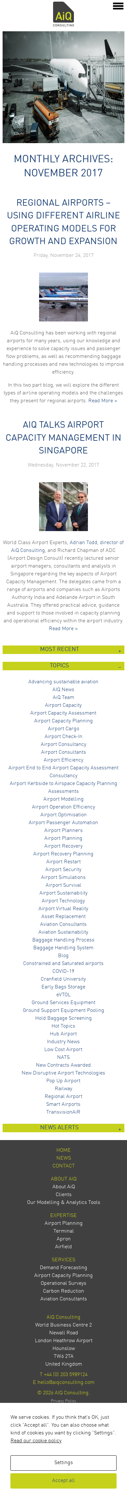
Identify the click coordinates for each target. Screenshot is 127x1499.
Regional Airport (63, 1096)
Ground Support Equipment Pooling (63, 1010)
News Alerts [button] (59, 1128)
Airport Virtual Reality (63, 909)
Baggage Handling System (63, 948)
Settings (63, 1462)
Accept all (63, 1480)
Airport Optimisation (63, 815)
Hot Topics (63, 1026)
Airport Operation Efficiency (63, 807)
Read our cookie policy (36, 1441)
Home (63, 1150)
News (63, 1158)
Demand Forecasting (63, 1267)
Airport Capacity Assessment (63, 713)
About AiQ (64, 1179)
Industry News (63, 1042)
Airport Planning (63, 838)
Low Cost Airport (63, 1049)
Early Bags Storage (63, 987)
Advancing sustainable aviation (63, 682)
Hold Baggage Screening (63, 1018)
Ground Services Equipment (63, 1002)
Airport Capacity (63, 705)
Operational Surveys (63, 1283)
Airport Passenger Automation (63, 822)
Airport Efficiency (63, 760)
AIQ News (63, 689)
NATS (63, 1057)
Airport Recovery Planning (63, 854)
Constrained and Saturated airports (63, 963)
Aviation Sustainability (63, 932)
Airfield (63, 1247)
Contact (63, 1166)
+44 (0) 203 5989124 (66, 1374)
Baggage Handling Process (63, 940)
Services (63, 1260)
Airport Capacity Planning (63, 721)
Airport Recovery (63, 846)
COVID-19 (63, 971)
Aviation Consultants (63, 924)
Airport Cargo (63, 729)
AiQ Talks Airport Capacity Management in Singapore (63, 438)
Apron (64, 1239)
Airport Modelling (63, 799)
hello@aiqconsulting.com (65, 1382)
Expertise (63, 1215)
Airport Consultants (63, 752)
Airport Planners (63, 830)
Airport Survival (63, 885)
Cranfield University (63, 979)
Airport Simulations (63, 877)
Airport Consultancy (63, 744)
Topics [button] (59, 666)
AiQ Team (63, 697)
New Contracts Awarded (63, 1065)
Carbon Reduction (63, 1291)
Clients (64, 1194)
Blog (63, 955)
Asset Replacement (63, 916)
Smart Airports (63, 1104)
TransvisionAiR (63, 1112)
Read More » (102, 401)
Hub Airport (63, 1034)
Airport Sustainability (63, 893)
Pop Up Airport (63, 1081)
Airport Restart (63, 862)
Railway (63, 1088)
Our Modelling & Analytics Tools (63, 1202)
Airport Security (63, 869)
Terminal (63, 1231)
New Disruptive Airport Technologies (63, 1073)
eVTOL (63, 995)
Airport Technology (63, 901)
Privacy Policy (63, 1401)
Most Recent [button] (59, 649)
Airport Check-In (63, 736)
